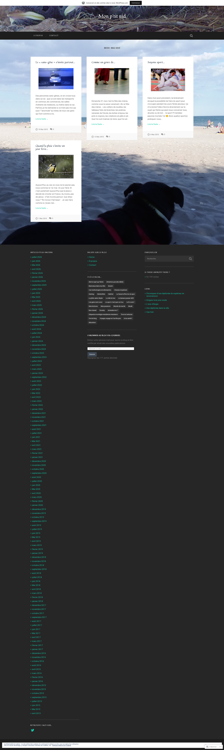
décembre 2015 (39, 685)
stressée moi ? (113, 310)
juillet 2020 (37, 481)
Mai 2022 (36, 393)
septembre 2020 (39, 473)
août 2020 (36, 477)
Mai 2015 (36, 709)
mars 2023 (37, 369)
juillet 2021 (37, 433)
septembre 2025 (39, 285)
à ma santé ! (128, 318)
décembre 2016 (39, 653)
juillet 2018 (37, 577)
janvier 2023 (37, 373)
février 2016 (37, 677)
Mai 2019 (36, 537)
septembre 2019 (39, 521)
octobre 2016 (38, 661)
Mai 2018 (36, 585)
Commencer (136, 3)
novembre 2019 (39, 513)
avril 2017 (36, 637)
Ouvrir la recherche (191, 36)
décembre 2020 (39, 461)
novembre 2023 (39, 349)
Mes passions (105, 306)
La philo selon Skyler (96, 298)
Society (102, 310)
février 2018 (37, 597)
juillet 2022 (37, 385)
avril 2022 (36, 397)
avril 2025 (36, 301)
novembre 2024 (39, 321)
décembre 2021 (39, 413)
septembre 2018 (39, 569)
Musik (130, 306)
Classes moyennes (120, 290)
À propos (38, 35)
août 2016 (36, 665)
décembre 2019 (39, 509)
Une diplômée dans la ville (157, 308)
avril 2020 (36, 493)
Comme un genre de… (103, 62)
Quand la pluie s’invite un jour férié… (50, 147)
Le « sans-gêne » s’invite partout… (55, 62)
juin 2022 (36, 389)
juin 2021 (36, 437)
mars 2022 (37, 401)
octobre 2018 (38, 565)
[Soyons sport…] (168, 79)
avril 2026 (36, 269)
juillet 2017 (37, 625)
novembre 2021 (39, 417)
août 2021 (36, 429)
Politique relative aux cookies (61, 745)
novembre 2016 (39, 657)
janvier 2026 (37, 277)
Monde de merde (119, 306)
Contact (53, 35)
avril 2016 (36, 669)
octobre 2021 (38, 421)
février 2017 (37, 645)
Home (91, 257)
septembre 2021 (39, 425)
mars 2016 (37, 673)
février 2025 (37, 309)
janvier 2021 (37, 457)
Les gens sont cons (95, 302)
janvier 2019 (37, 553)
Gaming (91, 294)
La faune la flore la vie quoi (125, 294)
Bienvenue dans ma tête (97, 286)
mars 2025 (37, 305)
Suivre (92, 354)
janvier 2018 (37, 601)
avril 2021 (36, 445)
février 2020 (37, 501)
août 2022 (36, 381)
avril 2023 (36, 365)
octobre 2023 (38, 353)
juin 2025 (36, 293)
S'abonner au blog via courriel (104, 335)
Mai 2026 (36, 265)
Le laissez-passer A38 (126, 298)
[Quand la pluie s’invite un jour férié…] (56, 166)
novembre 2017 (39, 609)
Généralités (101, 294)
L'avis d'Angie (152, 304)
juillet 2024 (37, 333)
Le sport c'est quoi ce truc (114, 302)
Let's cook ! (130, 302)
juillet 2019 (37, 529)
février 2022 (37, 405)
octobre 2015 (38, 693)
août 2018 (36, 573)
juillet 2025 (37, 289)
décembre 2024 (39, 317)
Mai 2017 (36, 633)
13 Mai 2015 (99, 137)
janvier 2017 (37, 649)
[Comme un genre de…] (112, 81)
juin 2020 (36, 485)
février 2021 (37, 453)
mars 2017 (37, 641)
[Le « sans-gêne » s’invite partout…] (56, 78)
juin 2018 (36, 581)
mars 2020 (37, 497)
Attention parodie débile (115, 282)
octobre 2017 (38, 613)
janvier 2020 (37, 505)
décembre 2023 (39, 345)
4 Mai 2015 (154, 135)
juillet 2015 (37, 701)
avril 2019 (36, 541)
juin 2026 (36, 261)
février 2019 (37, 549)
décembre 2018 (39, 557)
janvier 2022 (37, 409)
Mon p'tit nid (112, 16)
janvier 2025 (37, 313)
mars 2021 (37, 449)
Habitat (110, 294)
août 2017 (36, 621)
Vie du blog (93, 318)
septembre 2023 (39, 357)
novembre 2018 (39, 561)
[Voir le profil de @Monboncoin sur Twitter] (32, 730)
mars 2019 (37, 545)
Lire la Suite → (42, 119)
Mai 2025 (36, 297)
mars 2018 (37, 593)
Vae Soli (150, 312)
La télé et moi (110, 298)
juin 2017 (36, 629)
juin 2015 (36, 705)
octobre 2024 (38, 325)
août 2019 (36, 525)
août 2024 (36, 329)
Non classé (92, 310)
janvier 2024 (37, 341)
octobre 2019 (38, 517)
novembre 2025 (39, 281)
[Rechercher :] (169, 259)
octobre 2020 (38, 469)
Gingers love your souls (156, 300)
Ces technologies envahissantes (100, 290)
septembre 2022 (39, 377)
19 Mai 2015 (43, 129)
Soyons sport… (156, 62)
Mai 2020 (36, 489)
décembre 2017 (39, 605)
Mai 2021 (36, 441)
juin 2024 (36, 337)
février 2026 (37, 273)
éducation (92, 322)
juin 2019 (36, 533)
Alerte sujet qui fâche (96, 282)
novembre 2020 (39, 465)
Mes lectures (93, 306)
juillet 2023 (37, 361)
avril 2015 (36, 713)
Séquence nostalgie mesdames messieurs (103, 314)
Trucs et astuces (126, 314)
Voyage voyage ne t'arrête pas (110, 318)
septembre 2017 (39, 617)
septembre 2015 (39, 697)
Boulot (110, 286)
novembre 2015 (39, 689)
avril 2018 (36, 589)
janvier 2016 (37, 681)
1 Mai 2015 (42, 219)
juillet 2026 (37, 257)
